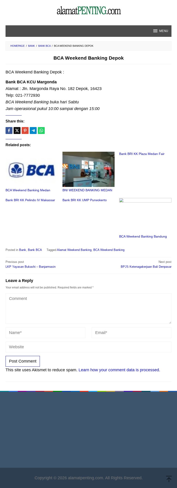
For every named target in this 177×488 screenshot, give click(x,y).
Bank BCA (35, 250)
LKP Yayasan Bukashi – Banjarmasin (31, 264)
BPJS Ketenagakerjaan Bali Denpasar (146, 264)
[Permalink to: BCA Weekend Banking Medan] (32, 169)
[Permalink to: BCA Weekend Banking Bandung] (145, 215)
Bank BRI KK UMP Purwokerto (84, 200)
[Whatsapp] (41, 130)
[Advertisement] (88, 431)
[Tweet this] (17, 130)
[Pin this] (25, 130)
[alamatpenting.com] (88, 10)
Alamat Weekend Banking (74, 250)
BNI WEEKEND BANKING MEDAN (87, 190)
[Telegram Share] (33, 130)
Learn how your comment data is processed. (119, 370)
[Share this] (9, 130)
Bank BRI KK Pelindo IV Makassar (30, 200)
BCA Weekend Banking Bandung (143, 236)
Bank (22, 250)
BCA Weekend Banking (108, 250)
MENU (163, 31)
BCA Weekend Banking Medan (28, 190)
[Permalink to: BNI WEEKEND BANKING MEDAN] (88, 169)
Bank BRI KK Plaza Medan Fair (142, 154)
